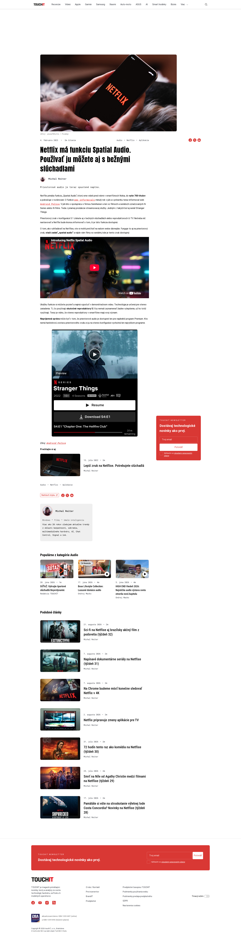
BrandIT (89, 896)
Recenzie (56, 4)
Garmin (88, 4)
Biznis (173, 4)
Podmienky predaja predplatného (137, 896)
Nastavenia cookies (131, 905)
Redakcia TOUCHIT (49, 594)
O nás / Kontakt (93, 887)
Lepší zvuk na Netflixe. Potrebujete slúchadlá (114, 466)
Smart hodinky (159, 4)
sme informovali (84, 199)
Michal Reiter (57, 178)
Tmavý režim (198, 896)
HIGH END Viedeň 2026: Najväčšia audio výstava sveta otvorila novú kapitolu (131, 590)
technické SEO (38, 931)
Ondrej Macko (84, 594)
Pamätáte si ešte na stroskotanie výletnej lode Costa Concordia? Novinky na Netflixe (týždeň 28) (114, 808)
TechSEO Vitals (61, 931)
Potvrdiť (178, 447)
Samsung (100, 4)
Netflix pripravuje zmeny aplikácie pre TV (111, 720)
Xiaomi (112, 4)
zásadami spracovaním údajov (173, 862)
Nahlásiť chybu (48, 495)
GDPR (125, 901)
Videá (67, 4)
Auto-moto (125, 4)
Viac (183, 4)
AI (147, 4)
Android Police (50, 203)
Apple (78, 4)
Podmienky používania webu (135, 892)
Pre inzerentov (92, 892)
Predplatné (91, 901)
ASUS (138, 4)
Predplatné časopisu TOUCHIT (136, 887)
